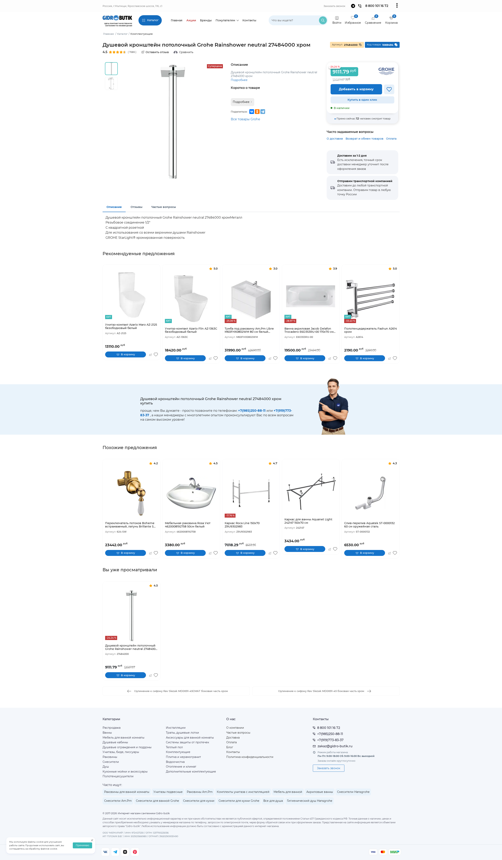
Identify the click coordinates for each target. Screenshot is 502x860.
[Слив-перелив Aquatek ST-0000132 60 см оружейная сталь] (370, 493)
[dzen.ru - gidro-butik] (125, 852)
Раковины (110, 757)
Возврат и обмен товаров (364, 138)
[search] (323, 20)
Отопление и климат (181, 766)
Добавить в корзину (356, 89)
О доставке (335, 138)
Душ (106, 766)
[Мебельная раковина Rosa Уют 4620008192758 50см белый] (191, 493)
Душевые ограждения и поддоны (127, 747)
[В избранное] (389, 89)
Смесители (111, 762)
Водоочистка (175, 762)
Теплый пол (174, 747)
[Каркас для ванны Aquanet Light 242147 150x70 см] (310, 489)
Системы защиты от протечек (187, 742)
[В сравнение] (150, 354)
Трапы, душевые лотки (182, 732)
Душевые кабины (115, 742)
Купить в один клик (362, 100)
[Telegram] (262, 111)
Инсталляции (176, 727)
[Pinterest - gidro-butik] (135, 852)
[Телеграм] (115, 852)
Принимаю (82, 845)
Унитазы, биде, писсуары (121, 752)
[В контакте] (105, 852)
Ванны (107, 732)
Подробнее (239, 80)
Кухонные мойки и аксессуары (125, 771)
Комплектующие (178, 752)
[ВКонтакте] (251, 111)
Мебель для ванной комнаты (123, 737)
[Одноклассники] (257, 111)
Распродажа (112, 727)
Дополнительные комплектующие (191, 771)
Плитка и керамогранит (183, 757)
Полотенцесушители (118, 776)
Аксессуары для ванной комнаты (190, 737)
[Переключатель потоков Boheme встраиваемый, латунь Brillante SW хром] (131, 493)
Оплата (391, 138)
